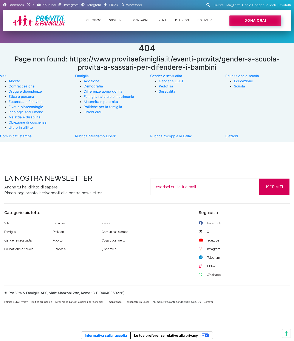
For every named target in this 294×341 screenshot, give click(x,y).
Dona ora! (255, 20)
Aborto (14, 81)
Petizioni (59, 232)
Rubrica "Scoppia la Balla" (171, 136)
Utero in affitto (21, 127)
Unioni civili (93, 112)
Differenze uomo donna (103, 91)
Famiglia (82, 76)
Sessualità (167, 91)
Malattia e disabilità (24, 117)
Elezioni (231, 136)
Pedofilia (166, 86)
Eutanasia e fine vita (25, 101)
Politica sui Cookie (41, 301)
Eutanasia (59, 249)
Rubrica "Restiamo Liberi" (95, 136)
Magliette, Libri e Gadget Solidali (251, 5)
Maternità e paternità (101, 101)
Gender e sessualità (166, 76)
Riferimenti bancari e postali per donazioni (79, 301)
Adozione (91, 81)
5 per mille (109, 249)
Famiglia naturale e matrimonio (109, 96)
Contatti (285, 5)
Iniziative (59, 223)
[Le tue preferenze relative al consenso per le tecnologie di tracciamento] (286, 333)
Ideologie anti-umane (26, 112)
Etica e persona (21, 96)
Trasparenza (114, 301)
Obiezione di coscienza (27, 122)
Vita (3, 76)
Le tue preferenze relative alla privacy (166, 335)
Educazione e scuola (242, 76)
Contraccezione (21, 86)
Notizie (204, 20)
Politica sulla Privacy (16, 301)
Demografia (93, 86)
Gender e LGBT (171, 81)
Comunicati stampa (16, 136)
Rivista (219, 5)
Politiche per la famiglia (103, 107)
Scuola (239, 86)
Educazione (243, 81)
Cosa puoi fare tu (113, 240)
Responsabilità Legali (137, 301)
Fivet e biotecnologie (26, 107)
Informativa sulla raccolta (106, 335)
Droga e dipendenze (25, 91)
